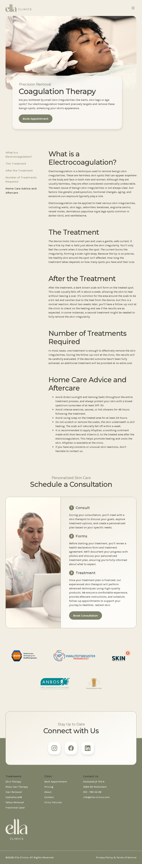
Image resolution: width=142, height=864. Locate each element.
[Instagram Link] (54, 748)
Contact (49, 797)
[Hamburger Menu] (133, 8)
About (47, 792)
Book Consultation (85, 615)
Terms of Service (126, 857)
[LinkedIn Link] (87, 748)
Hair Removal (14, 792)
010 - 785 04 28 (92, 792)
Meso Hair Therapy (17, 786)
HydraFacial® (14, 797)
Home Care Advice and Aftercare (21, 190)
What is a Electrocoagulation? (19, 154)
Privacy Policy (104, 857)
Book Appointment (35, 118)
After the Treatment (19, 170)
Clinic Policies (53, 802)
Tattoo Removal (15, 802)
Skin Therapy (13, 781)
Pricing (48, 786)
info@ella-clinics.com (96, 797)
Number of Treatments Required (21, 179)
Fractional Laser (15, 807)
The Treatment (16, 163)
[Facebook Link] (71, 748)
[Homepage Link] (19, 8)
